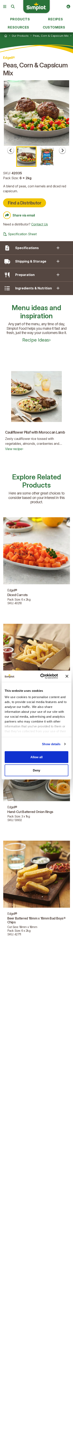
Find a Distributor (24, 202)
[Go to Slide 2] (47, 157)
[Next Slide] (62, 150)
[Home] (5, 35)
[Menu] (4, 6)
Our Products (20, 35)
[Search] (12, 6)
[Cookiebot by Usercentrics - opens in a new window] (43, 676)
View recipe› (14, 449)
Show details (51, 744)
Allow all (36, 757)
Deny (36, 770)
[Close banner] (66, 676)
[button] (36, 113)
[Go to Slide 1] (26, 156)
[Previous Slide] (10, 150)
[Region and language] (68, 6)
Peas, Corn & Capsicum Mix (51, 35)
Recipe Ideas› (36, 340)
